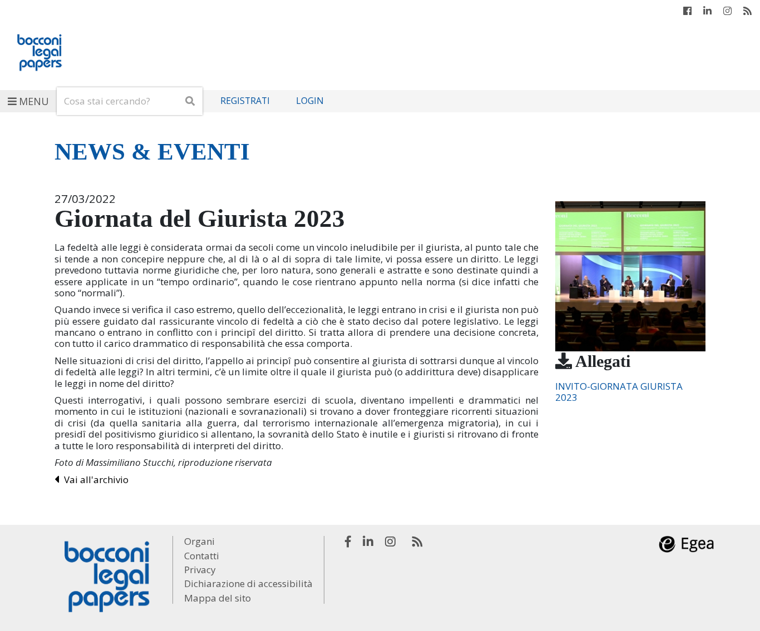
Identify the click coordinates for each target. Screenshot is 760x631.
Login (310, 101)
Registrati (245, 101)
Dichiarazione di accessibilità (248, 583)
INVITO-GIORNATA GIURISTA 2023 (619, 392)
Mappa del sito (217, 598)
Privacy (200, 569)
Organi (199, 541)
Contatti (201, 555)
